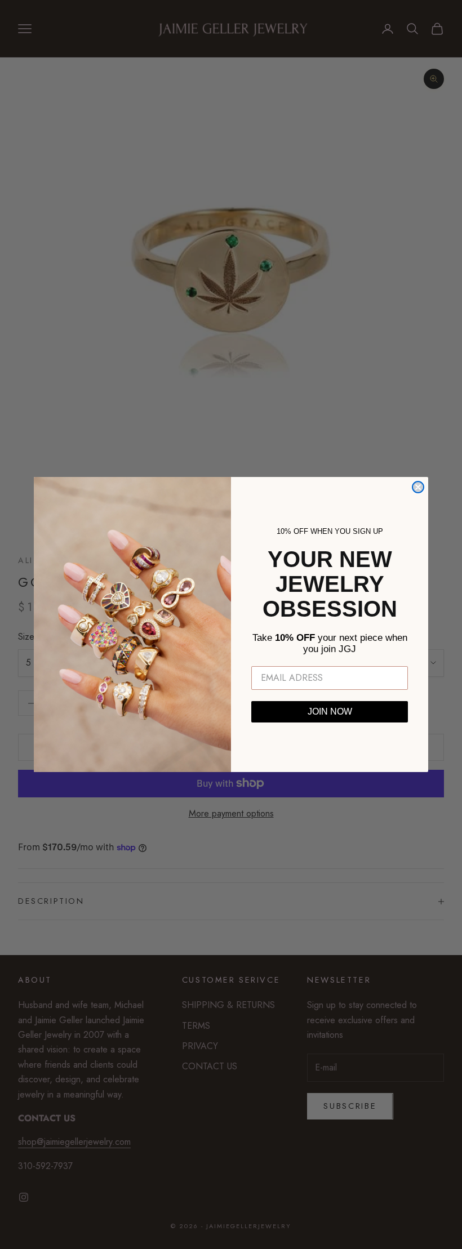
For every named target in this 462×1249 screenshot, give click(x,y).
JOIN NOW (330, 711)
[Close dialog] (418, 487)
